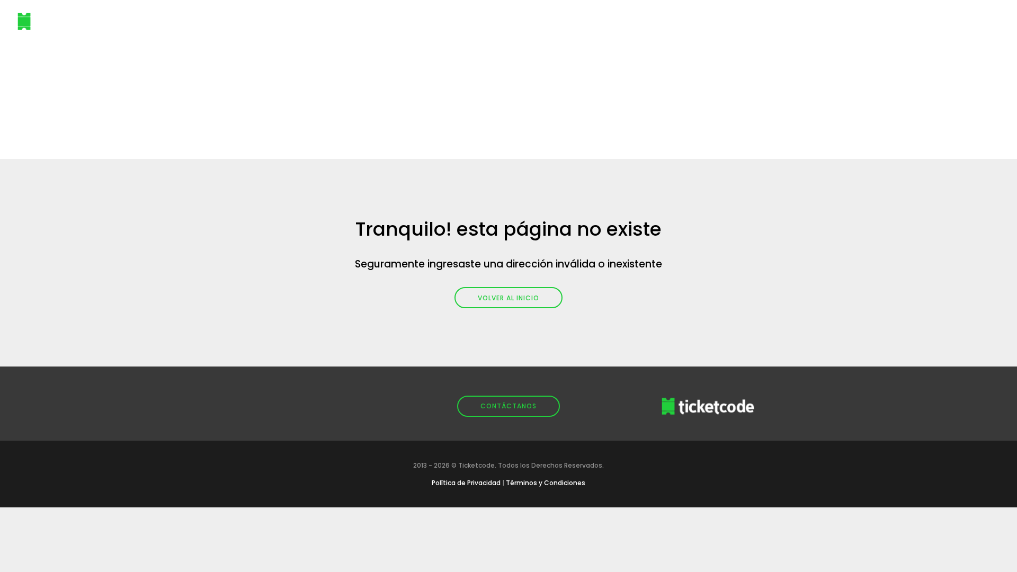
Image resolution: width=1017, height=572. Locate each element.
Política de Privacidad (466, 482)
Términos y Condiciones (545, 482)
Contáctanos (508, 405)
